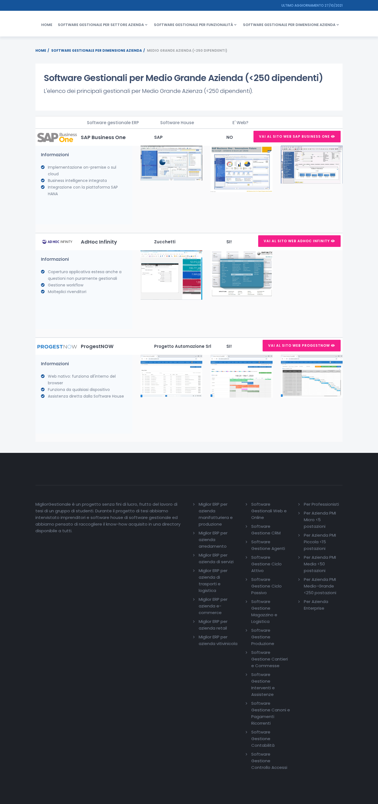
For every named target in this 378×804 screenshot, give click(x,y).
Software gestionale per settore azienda (101, 24)
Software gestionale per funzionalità (193, 24)
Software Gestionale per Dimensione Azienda (96, 50)
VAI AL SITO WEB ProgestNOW (299, 345)
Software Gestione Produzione (262, 636)
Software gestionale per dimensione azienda (289, 24)
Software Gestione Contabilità (263, 738)
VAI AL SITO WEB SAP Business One (295, 136)
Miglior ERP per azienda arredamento (213, 539)
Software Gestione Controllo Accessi (269, 760)
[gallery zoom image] (171, 163)
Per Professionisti (321, 504)
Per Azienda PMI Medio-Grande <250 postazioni (320, 586)
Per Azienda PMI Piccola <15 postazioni (320, 541)
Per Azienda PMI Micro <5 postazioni (320, 519)
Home (46, 24)
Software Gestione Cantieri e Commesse (269, 659)
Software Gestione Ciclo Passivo (266, 586)
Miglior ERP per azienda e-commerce (213, 605)
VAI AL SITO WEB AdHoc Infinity (297, 241)
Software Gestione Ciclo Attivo (266, 563)
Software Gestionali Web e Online (269, 510)
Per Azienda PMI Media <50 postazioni (320, 563)
